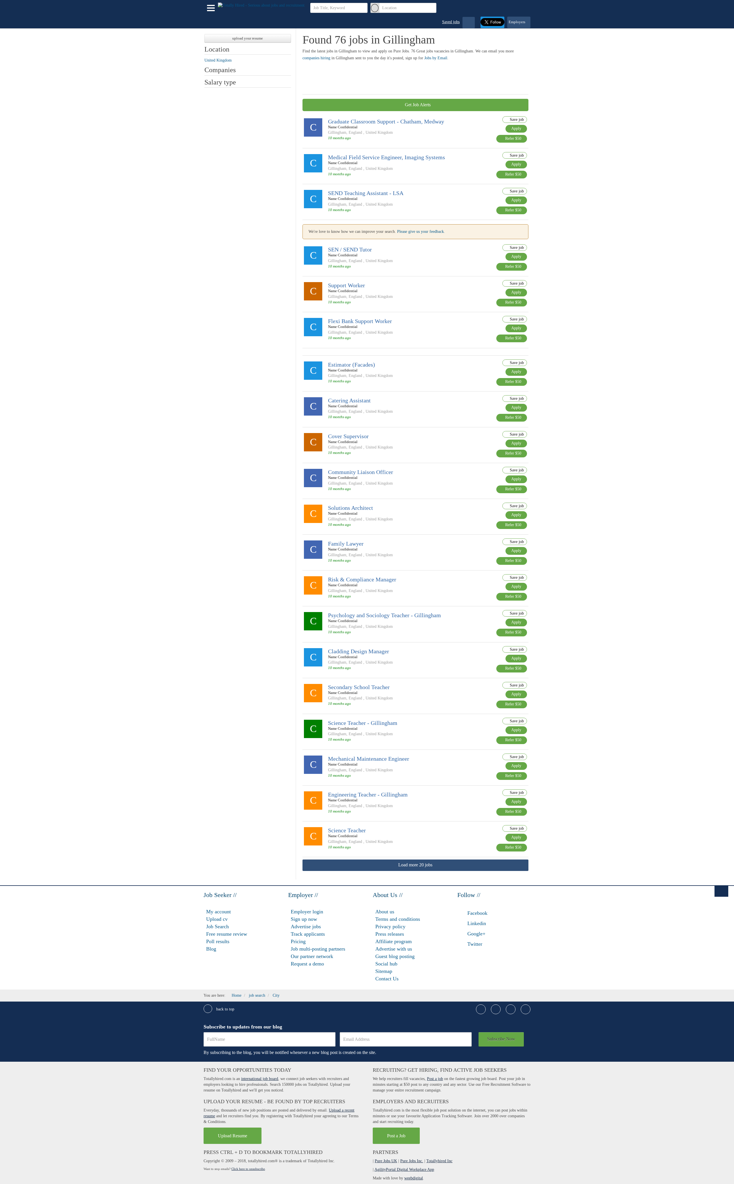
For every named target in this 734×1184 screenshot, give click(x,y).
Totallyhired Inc (439, 1161)
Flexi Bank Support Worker (360, 321)
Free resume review (226, 934)
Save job (516, 119)
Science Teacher (347, 830)
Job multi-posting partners (318, 949)
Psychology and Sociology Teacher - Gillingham (384, 615)
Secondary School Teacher (359, 687)
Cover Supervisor (348, 436)
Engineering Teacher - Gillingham (368, 794)
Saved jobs (451, 22)
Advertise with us (393, 949)
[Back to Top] (721, 891)
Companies (220, 70)
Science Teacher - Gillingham (362, 723)
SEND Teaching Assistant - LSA (365, 193)
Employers (517, 22)
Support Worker (346, 285)
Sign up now (304, 919)
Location (216, 49)
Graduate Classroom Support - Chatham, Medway (386, 121)
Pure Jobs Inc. (411, 1161)
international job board (259, 1079)
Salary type (220, 82)
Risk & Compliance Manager (362, 579)
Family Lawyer (346, 543)
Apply (516, 128)
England (355, 132)
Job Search (217, 926)
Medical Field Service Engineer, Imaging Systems (386, 157)
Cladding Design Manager (358, 651)
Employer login (307, 911)
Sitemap (383, 971)
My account (218, 911)
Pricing (298, 941)
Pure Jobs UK (386, 1161)
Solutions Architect (350, 508)
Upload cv (217, 919)
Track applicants (308, 934)
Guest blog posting (395, 956)
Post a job (435, 1079)
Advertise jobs (306, 926)
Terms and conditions (397, 919)
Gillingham (337, 132)
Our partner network (312, 956)
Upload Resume (232, 1135)
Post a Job (396, 1135)
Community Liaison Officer (360, 472)
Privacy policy (390, 926)
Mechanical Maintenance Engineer (368, 759)
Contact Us (387, 979)
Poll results (217, 941)
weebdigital (413, 1178)
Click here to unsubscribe (248, 1169)
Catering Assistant (349, 400)
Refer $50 (513, 138)
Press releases (389, 934)
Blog (211, 949)
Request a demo (307, 964)
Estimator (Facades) (351, 364)
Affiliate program (393, 941)
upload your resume (247, 38)
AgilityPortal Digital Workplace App (404, 1169)
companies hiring (316, 58)
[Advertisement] (406, 77)
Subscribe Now (501, 1039)
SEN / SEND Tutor (350, 249)
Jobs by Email (435, 58)
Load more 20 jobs (415, 864)
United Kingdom (379, 132)
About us (384, 911)
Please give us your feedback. (421, 231)
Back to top (224, 1009)
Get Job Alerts (417, 104)
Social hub (386, 964)
